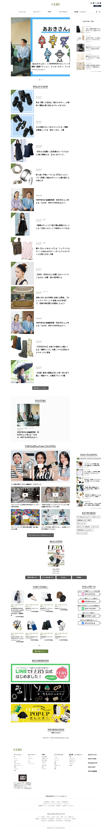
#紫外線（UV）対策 (83, 520)
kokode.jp (43, 813)
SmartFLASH (44, 811)
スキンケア (30, 751)
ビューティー (37, 11)
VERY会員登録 (92, 764)
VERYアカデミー (72, 753)
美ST (62, 810)
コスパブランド (17, 756)
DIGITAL (52, 795)
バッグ (15, 751)
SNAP (15, 760)
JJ (38, 810)
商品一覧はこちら (40, 644)
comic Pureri (58, 811)
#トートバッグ (82, 533)
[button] (38, 79)
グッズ (43, 756)
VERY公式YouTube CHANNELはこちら (39, 535)
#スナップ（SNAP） (84, 527)
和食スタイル (71, 810)
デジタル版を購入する (47, 577)
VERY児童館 (44, 749)
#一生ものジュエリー (84, 517)
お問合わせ (58, 798)
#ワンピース (81, 523)
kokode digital (68, 813)
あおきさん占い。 (93, 748)
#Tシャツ (96, 517)
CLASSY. (43, 810)
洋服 (15, 755)
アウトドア (56, 753)
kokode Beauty (51, 813)
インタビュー (72, 751)
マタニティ (16, 761)
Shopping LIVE (92, 756)
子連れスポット (45, 751)
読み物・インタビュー (81, 11)
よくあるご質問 (51, 798)
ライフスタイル (63, 11)
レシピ (55, 749)
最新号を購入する (32, 577)
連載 (70, 749)
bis (65, 810)
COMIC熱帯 (51, 811)
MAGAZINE (46, 795)
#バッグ (95, 527)
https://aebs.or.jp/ (27, 781)
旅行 (55, 755)
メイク (29, 749)
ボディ (29, 755)
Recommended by (93, 71)
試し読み (63, 577)
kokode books (59, 813)
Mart (58, 810)
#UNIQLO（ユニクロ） (85, 530)
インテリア (56, 751)
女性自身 (37, 811)
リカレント (71, 756)
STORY (53, 810)
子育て (49, 11)
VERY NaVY (92, 760)
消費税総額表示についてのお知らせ (56, 789)
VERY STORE (40, 587)
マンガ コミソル (66, 811)
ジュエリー (16, 753)
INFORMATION (65, 795)
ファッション (22, 11)
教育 (43, 760)
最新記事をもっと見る (40, 388)
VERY (48, 810)
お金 (55, 760)
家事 (55, 756)
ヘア (29, 753)
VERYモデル (71, 755)
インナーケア (31, 756)
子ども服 (44, 755)
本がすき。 (74, 811)
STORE (58, 795)
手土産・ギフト (57, 758)
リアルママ (44, 761)
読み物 (70, 758)
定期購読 (79, 577)
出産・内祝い (44, 753)
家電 (55, 761)
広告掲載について (42, 798)
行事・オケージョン (18, 758)
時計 (15, 763)
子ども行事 (44, 758)
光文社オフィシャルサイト (68, 798)
